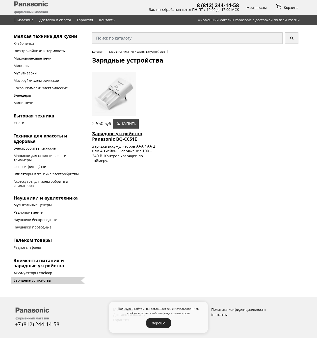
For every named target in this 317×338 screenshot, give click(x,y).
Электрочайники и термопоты (40, 50)
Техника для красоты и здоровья (40, 138)
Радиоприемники (28, 212)
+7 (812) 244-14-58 (37, 324)
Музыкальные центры (33, 205)
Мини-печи (23, 102)
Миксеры (21, 65)
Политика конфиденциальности (238, 309)
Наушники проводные (33, 227)
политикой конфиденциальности (165, 313)
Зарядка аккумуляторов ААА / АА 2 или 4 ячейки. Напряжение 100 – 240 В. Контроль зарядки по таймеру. (123, 153)
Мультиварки (25, 73)
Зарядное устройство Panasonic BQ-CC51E (117, 136)
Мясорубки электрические (36, 80)
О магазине (23, 20)
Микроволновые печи (33, 58)
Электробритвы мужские (35, 148)
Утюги (19, 122)
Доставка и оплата (55, 20)
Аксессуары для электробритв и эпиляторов (41, 183)
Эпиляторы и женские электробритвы (46, 174)
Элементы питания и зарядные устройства (39, 263)
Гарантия (85, 20)
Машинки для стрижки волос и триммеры (40, 157)
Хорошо (158, 323)
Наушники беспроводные (35, 219)
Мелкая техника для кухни (45, 36)
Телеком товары (33, 240)
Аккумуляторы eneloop (33, 272)
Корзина (291, 7)
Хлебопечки (24, 43)
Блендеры (22, 95)
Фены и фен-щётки (30, 166)
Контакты (107, 20)
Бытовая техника (34, 116)
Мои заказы (256, 7)
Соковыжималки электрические (41, 88)
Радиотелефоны (27, 247)
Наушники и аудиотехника (46, 198)
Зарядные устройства (32, 280)
